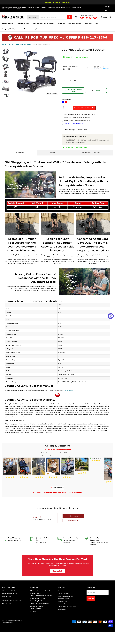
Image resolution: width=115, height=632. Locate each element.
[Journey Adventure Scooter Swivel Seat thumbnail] (5, 66)
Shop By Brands (7, 24)
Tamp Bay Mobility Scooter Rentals (14, 29)
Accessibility (62, 609)
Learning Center (35, 29)
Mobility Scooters (23, 24)
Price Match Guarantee (65, 596)
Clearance (88, 24)
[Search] (69, 17)
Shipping (52, 153)
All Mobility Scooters (36, 606)
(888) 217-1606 (43, 492)
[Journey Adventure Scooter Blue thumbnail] (5, 51)
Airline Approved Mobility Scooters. (41, 596)
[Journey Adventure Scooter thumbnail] (5, 59)
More (97, 24)
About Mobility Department (9, 7)
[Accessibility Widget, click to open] (111, 316)
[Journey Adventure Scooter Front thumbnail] (5, 73)
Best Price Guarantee (33, 7)
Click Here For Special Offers (73, 90)
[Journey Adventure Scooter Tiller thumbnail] (5, 81)
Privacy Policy (62, 601)
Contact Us (43, 7)
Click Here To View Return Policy (74, 124)
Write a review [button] (73, 516)
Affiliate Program (35, 609)
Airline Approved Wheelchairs (39, 603)
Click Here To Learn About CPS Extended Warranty (15, 9)
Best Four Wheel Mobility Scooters (19, 44)
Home (4, 44)
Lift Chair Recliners (75, 24)
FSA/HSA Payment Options (73, 7)
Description (20, 153)
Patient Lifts (61, 24)
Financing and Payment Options (56, 7)
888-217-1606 (74, 140)
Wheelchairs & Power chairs (43, 24)
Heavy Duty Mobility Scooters (39, 601)
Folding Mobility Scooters (38, 598)
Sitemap (33, 611)
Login (105, 17)
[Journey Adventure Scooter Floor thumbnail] (5, 88)
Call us (96, 90)
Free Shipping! (22, 7)
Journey (66, 54)
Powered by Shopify (7, 622)
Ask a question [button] (73, 521)
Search (60, 591)
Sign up (91, 598)
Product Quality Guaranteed (91, 153)
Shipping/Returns (63, 599)
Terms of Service (63, 593)
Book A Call (58, 571)
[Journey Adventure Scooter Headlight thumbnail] (5, 96)
